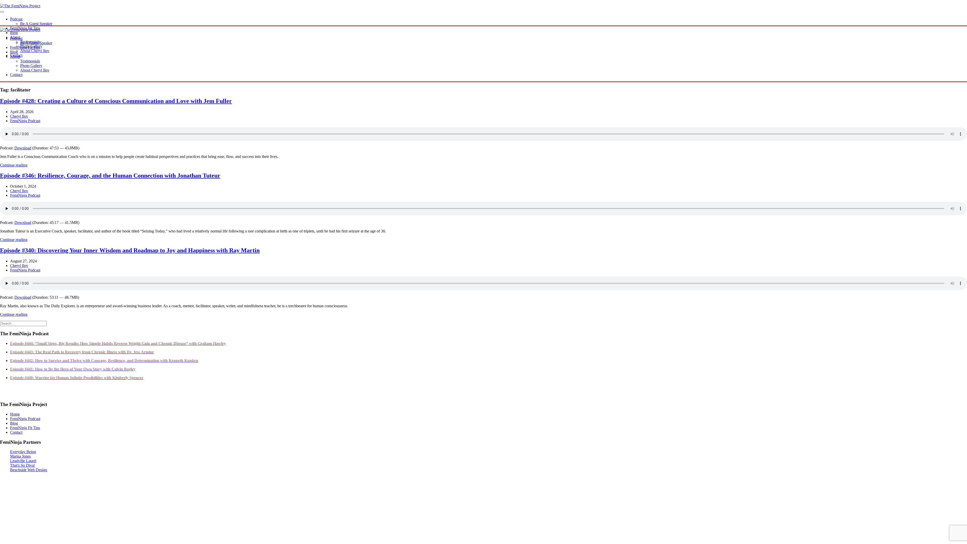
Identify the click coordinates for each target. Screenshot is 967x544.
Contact (16, 75)
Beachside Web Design (28, 470)
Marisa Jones (20, 456)
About (15, 56)
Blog (14, 32)
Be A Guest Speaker (36, 23)
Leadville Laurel (23, 461)
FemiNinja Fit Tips (25, 47)
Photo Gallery (31, 65)
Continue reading (13, 165)
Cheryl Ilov (19, 116)
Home (15, 414)
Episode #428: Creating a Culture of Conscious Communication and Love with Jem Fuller (116, 101)
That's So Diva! (22, 465)
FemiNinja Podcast (25, 121)
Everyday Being (23, 452)
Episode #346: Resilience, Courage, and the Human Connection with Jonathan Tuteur (110, 175)
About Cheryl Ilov (34, 51)
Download (22, 148)
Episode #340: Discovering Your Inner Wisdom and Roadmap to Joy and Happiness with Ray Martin (130, 250)
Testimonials (30, 61)
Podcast (16, 19)
